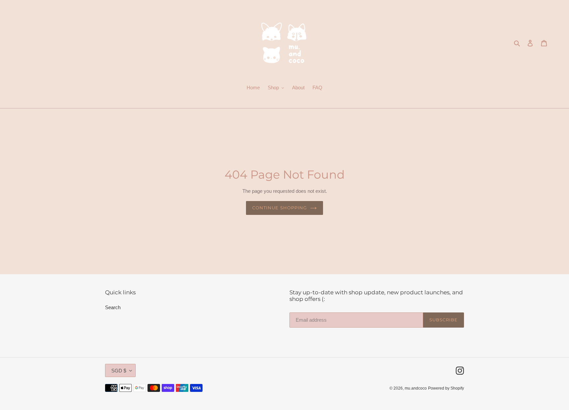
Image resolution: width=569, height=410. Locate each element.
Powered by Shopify (446, 388)
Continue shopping (279, 207)
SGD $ (118, 370)
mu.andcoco (416, 388)
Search (113, 307)
